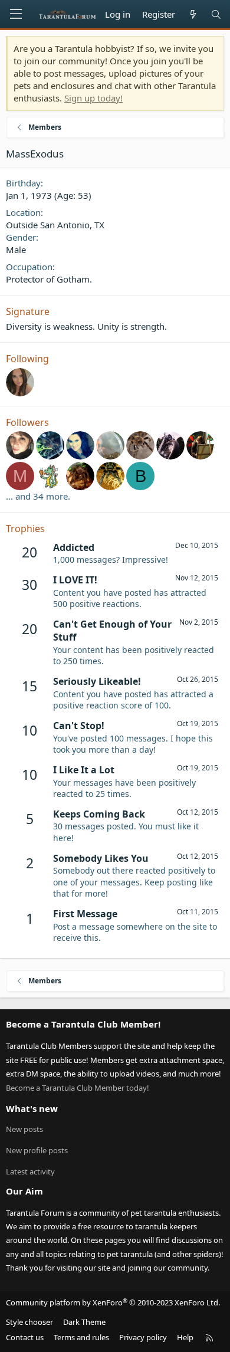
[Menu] (15, 14)
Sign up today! (93, 98)
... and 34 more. (38, 496)
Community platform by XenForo (113, 1302)
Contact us (25, 1337)
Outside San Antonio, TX (55, 225)
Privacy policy (143, 1337)
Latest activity (30, 1171)
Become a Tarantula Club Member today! (77, 1087)
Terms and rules (81, 1337)
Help (185, 1337)
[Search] (216, 14)
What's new (32, 1108)
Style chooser (29, 1322)
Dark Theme (84, 1322)
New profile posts (37, 1150)
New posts (24, 1129)
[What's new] (192, 14)
